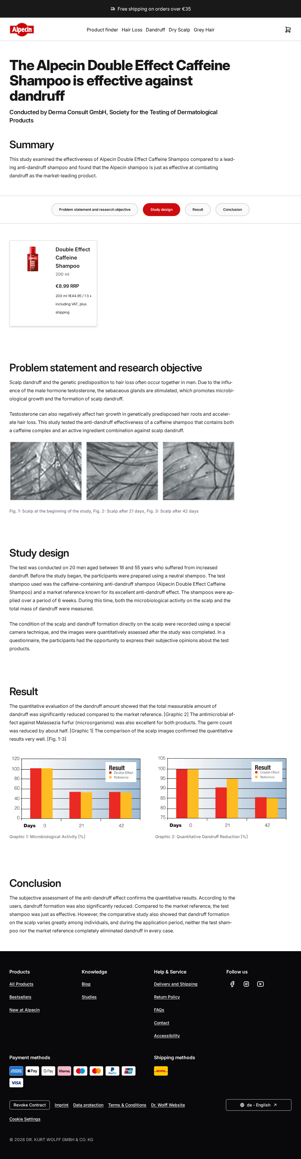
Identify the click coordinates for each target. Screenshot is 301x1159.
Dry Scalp (179, 30)
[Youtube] (260, 984)
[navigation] (150, 209)
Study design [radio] (161, 209)
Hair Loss (132, 30)
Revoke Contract (30, 1104)
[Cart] (288, 29)
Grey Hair (204, 30)
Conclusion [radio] (232, 209)
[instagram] (246, 984)
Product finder (102, 30)
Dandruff (155, 30)
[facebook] (232, 984)
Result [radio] (198, 209)
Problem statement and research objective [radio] (95, 209)
